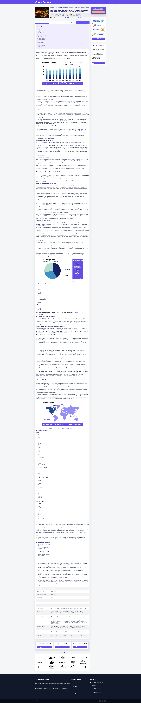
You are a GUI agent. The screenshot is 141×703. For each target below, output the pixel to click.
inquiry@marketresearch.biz (97, 692)
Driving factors (40, 31)
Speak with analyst (63, 646)
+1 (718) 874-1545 (96, 688)
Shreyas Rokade (65, 17)
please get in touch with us (77, 312)
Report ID (52, 14)
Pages (63, 14)
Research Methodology (97, 38)
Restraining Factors (40, 32)
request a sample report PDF (68, 281)
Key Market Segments (41, 38)
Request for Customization (99, 63)
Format (67, 14)
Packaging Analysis (40, 36)
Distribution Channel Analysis (42, 35)
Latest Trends (39, 41)
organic (40, 374)
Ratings (70, 14)
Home (36, 5)
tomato (82, 129)
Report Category (79, 14)
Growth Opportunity (41, 39)
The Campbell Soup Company (44, 544)
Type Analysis (39, 34)
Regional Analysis (40, 42)
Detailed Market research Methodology (76, 17)
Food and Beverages (78, 15)
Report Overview (40, 29)
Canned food (47, 151)
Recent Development (41, 45)
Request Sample (45, 646)
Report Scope (39, 46)
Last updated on (58, 14)
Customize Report (80, 646)
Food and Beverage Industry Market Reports (43, 5)
